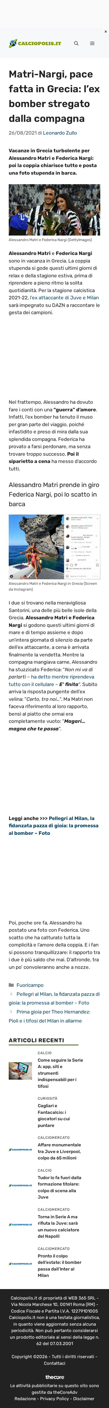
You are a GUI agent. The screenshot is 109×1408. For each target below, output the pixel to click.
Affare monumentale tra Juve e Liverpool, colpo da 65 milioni (59, 1151)
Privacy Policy (54, 1398)
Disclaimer (83, 1398)
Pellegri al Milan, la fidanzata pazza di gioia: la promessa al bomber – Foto (54, 825)
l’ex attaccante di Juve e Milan (64, 298)
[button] (76, 43)
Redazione (25, 1398)
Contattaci (54, 1363)
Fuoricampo (30, 985)
